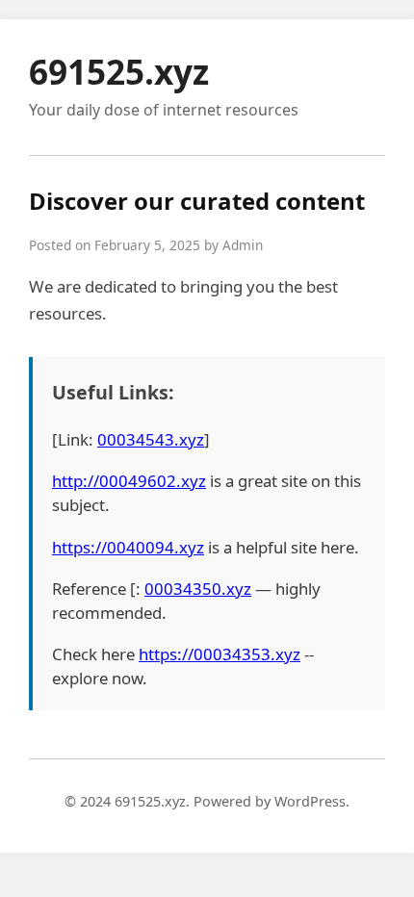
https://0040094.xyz (128, 547)
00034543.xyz (150, 439)
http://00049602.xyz (129, 481)
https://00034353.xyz (219, 654)
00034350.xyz (197, 588)
